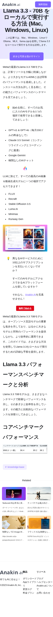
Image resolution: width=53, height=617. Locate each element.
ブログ (40, 578)
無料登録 (42, 4)
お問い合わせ (43, 593)
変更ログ (27, 589)
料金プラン (28, 593)
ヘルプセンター (44, 582)
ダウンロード (29, 578)
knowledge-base (16, 467)
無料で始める (25, 308)
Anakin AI (30, 294)
